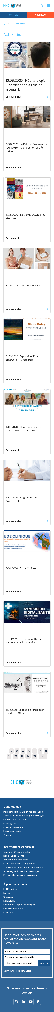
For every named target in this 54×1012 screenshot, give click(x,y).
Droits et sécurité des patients (19, 863)
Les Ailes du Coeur (13, 908)
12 (28, 756)
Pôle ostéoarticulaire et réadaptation (23, 811)
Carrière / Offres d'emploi (16, 851)
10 (15, 756)
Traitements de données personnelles (23, 867)
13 (34, 756)
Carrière (13, 15)
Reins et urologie (12, 831)
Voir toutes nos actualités (17, 970)
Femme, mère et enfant (15, 819)
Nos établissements (13, 855)
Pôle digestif (9, 823)
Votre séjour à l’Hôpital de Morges (21, 871)
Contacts (8, 912)
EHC (10, 23)
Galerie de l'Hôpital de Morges (19, 904)
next (43, 756)
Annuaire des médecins (15, 859)
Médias (7, 893)
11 (22, 756)
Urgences (8, 896)
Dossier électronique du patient (20, 875)
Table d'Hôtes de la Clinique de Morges (23, 815)
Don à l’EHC (9, 900)
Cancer (7, 835)
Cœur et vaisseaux (13, 827)
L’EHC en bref (10, 889)
